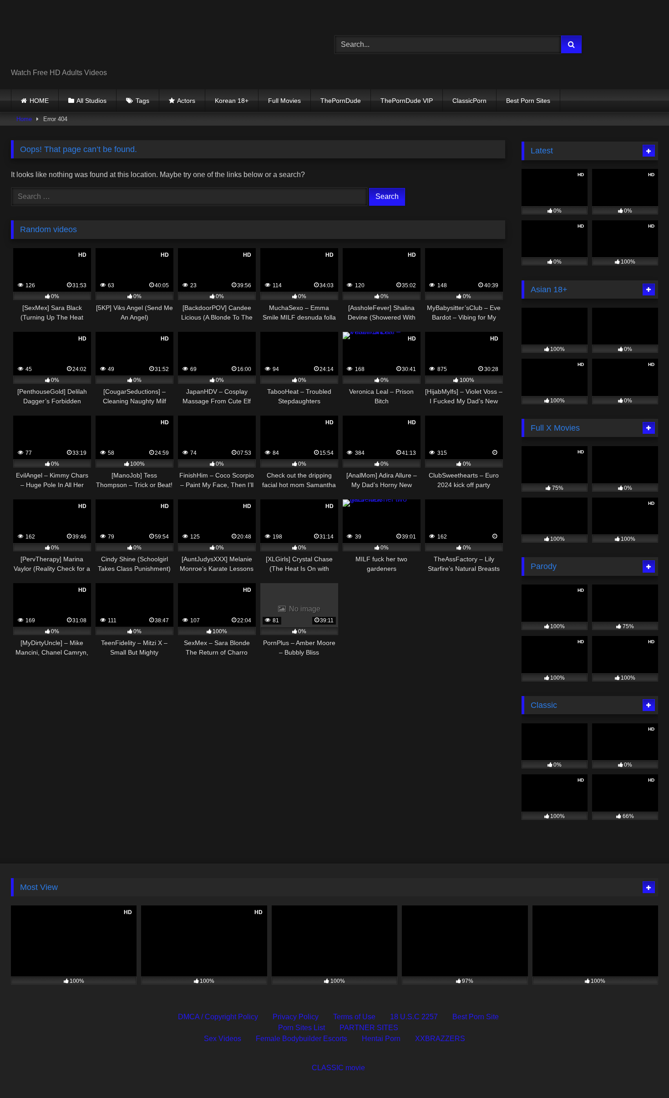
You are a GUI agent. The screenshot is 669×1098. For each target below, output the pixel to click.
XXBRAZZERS (440, 1038)
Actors (186, 100)
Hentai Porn (381, 1038)
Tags (142, 100)
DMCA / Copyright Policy (218, 1017)
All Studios (91, 100)
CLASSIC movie (338, 1068)
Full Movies (284, 100)
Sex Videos (222, 1038)
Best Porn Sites (528, 100)
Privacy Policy (296, 1017)
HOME (39, 100)
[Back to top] (641, 1071)
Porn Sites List (301, 1028)
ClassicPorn (469, 100)
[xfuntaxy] (94, 37)
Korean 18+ (231, 100)
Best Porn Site (475, 1017)
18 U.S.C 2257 (414, 1017)
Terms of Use (354, 1017)
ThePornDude (340, 100)
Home (24, 119)
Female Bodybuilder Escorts (301, 1038)
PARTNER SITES (369, 1028)
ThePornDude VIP (406, 100)
